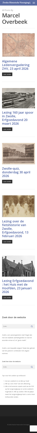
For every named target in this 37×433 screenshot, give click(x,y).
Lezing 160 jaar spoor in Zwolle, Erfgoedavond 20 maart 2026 (18, 118)
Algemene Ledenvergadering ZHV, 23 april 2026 (15, 65)
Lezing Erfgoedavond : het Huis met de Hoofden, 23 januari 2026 (18, 286)
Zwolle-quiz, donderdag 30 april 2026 (16, 172)
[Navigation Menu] (34, 3)
